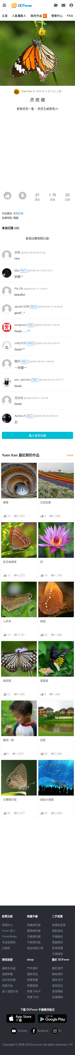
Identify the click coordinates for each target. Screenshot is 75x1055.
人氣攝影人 (19, 16)
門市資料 (32, 968)
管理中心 (57, 16)
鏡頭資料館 (34, 930)
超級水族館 (47, 799)
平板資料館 (34, 942)
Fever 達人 (8, 930)
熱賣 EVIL (33, 997)
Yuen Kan (27, 91)
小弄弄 (7, 621)
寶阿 (17, 361)
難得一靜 (8, 740)
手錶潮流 (57, 954)
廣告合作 (57, 980)
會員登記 (57, 985)
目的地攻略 (9, 980)
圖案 (5, 502)
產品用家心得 (35, 948)
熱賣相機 (32, 980)
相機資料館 (34, 925)
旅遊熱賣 (7, 974)
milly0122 (20, 343)
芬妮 (17, 252)
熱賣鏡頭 (32, 985)
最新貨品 (32, 974)
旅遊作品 (7, 985)
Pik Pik (18, 288)
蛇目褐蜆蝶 (10, 562)
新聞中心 (7, 925)
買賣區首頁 (59, 925)
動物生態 (18, 213)
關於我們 (57, 968)
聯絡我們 (57, 974)
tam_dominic (22, 379)
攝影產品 (57, 930)
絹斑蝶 (7, 680)
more (70, 455)
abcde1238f (21, 306)
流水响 (18, 398)
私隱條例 (57, 997)
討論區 (6, 948)
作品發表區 (9, 942)
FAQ (70, 16)
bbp (16, 270)
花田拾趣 (45, 502)
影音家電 (57, 948)
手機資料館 (34, 936)
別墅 (43, 740)
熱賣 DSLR (33, 991)
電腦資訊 (57, 942)
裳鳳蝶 (44, 680)
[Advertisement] (37, 152)
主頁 (5, 16)
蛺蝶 (43, 621)
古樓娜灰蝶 (10, 799)
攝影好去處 (9, 968)
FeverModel (9, 936)
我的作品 (38, 16)
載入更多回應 (37, 435)
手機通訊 (57, 936)
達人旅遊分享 (10, 991)
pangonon (20, 325)
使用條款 (57, 991)
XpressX (19, 416)
